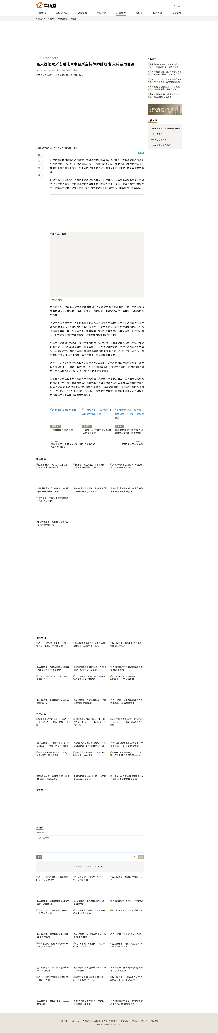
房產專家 (121, 12)
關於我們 (143, 1021)
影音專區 (157, 12)
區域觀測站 (62, 12)
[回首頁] (46, 5)
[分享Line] (39, 161)
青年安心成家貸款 (158, 139)
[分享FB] (39, 154)
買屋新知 (177, 12)
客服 (77, 1021)
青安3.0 (41, 18)
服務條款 (96, 1021)
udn (38, 58)
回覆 (141, 857)
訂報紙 (134, 1021)
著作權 (104, 1021)
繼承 (52, 18)
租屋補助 (63, 18)
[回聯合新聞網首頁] (39, 5)
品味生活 (102, 12)
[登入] (174, 5)
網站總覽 (154, 1021)
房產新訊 (41, 12)
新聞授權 (86, 1021)
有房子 (139, 12)
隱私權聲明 (113, 1021)
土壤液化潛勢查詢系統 (160, 145)
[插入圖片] (135, 857)
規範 (39, 857)
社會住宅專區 (156, 134)
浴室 (74, 18)
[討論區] (39, 168)
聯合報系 (124, 1021)
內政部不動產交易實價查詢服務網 (165, 128)
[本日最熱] (181, 58)
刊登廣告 (63, 1021)
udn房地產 (45, 58)
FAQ (72, 1021)
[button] (179, 5)
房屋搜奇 (82, 12)
